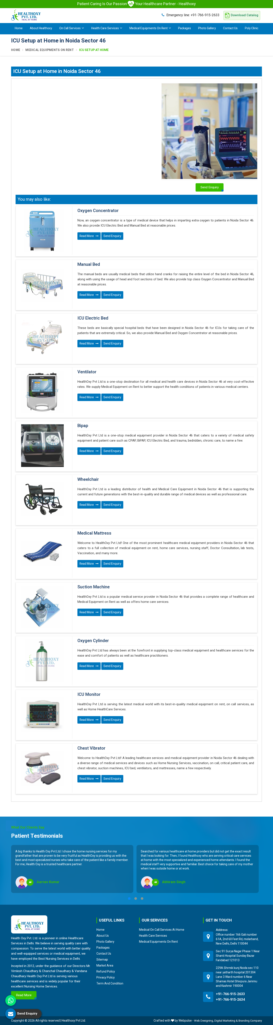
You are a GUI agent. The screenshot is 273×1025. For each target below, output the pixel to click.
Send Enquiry (112, 236)
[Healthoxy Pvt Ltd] (26, 15)
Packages (184, 28)
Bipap (82, 425)
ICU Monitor (88, 694)
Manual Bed (88, 264)
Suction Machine (93, 587)
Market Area (104, 965)
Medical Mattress (94, 533)
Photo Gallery (207, 28)
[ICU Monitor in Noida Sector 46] (42, 714)
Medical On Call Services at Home (161, 929)
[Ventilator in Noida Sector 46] (42, 392)
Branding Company (250, 1020)
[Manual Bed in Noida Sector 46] (42, 284)
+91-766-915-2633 (192, 15)
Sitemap (102, 959)
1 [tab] (129, 898)
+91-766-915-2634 (230, 999)
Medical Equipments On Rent (148, 28)
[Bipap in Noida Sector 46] (42, 445)
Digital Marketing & (226, 1020)
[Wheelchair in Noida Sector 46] (42, 499)
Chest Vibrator (91, 748)
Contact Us (230, 28)
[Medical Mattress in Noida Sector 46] (42, 553)
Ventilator (86, 372)
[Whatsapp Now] (10, 1000)
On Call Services (70, 28)
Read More (87, 236)
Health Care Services (105, 28)
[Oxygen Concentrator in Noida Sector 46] (42, 230)
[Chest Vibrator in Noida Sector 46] (42, 768)
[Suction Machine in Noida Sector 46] (42, 607)
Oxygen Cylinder (93, 640)
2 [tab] (135, 898)
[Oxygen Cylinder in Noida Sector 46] (42, 660)
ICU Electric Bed (92, 318)
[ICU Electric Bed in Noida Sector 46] (42, 338)
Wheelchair (88, 479)
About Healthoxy (41, 28)
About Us (102, 935)
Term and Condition (109, 983)
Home (19, 28)
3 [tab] (142, 898)
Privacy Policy (105, 977)
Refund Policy (105, 971)
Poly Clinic (251, 28)
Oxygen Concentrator (98, 210)
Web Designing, (204, 1020)
